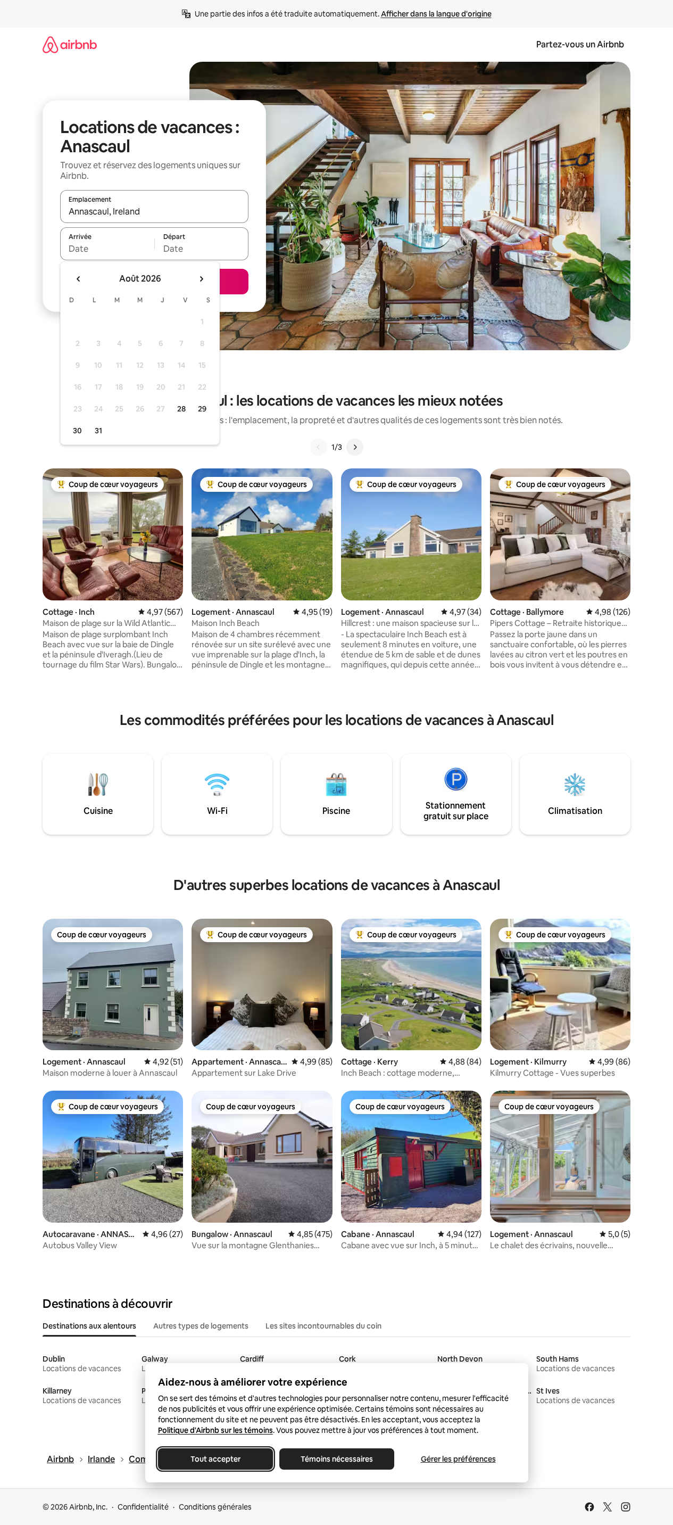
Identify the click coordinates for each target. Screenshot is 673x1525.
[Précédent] (318, 447)
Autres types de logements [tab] (200, 1326)
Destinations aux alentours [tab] (89, 1326)
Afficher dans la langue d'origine (436, 14)
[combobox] (154, 211)
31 (98, 430)
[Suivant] (354, 447)
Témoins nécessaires (337, 1459)
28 (181, 409)
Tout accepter (215, 1459)
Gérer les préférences (457, 1459)
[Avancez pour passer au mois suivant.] (201, 279)
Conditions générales (215, 1507)
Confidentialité (143, 1507)
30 (77, 430)
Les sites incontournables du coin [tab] (323, 1326)
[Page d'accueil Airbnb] (70, 44)
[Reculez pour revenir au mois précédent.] (79, 279)
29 (202, 409)
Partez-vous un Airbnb (580, 44)
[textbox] (107, 248)
